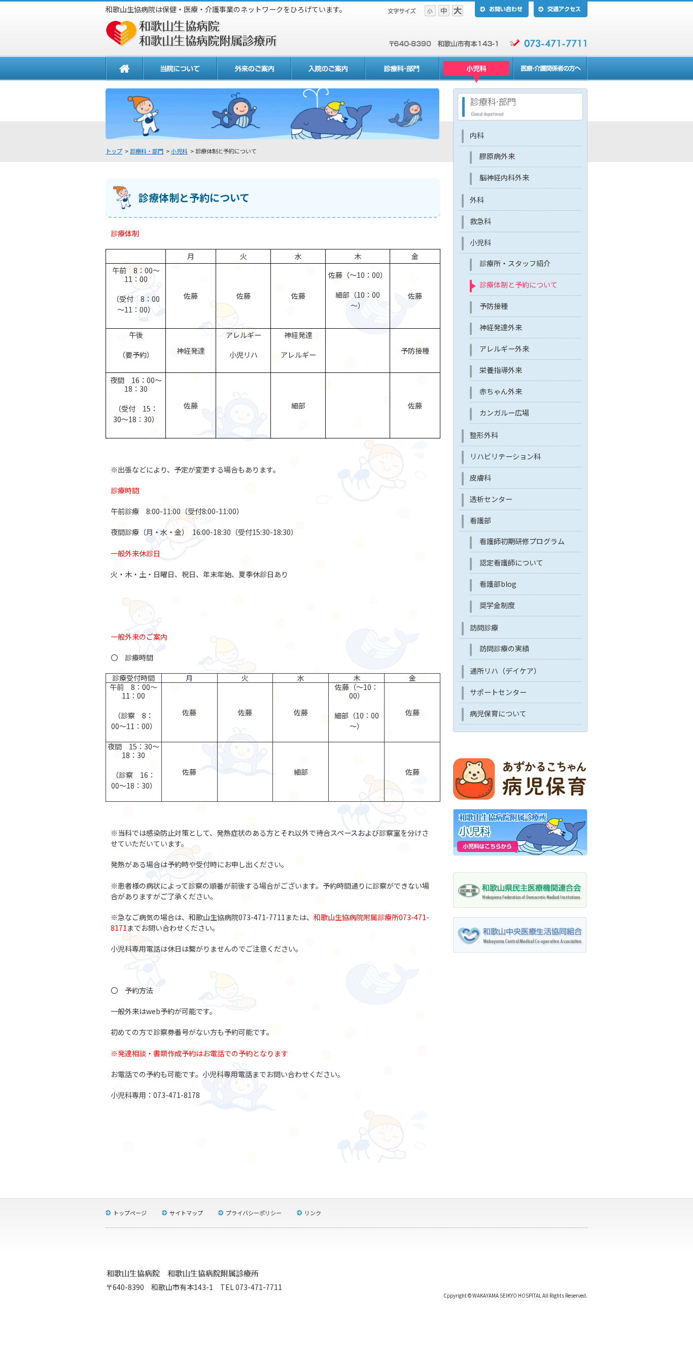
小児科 (476, 69)
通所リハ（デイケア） (505, 671)
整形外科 (484, 435)
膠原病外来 (497, 156)
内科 (477, 135)
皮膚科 (480, 478)
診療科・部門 (402, 69)
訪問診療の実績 (504, 648)
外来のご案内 (254, 69)
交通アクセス (560, 8)
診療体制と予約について (518, 284)
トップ (114, 151)
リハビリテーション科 (505, 456)
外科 (477, 200)
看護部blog (497, 584)
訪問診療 (484, 627)
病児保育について (498, 713)
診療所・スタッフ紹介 (514, 263)
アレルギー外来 (504, 348)
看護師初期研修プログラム (522, 541)
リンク (312, 1213)
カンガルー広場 (504, 412)
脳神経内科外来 (504, 177)
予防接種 (493, 306)
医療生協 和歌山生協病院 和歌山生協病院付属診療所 (192, 33)
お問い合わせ (502, 8)
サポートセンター (498, 692)
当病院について (180, 69)
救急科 (480, 221)
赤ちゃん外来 (500, 391)
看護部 (480, 520)
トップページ (130, 1213)
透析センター (491, 499)
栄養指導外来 (500, 370)
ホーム (124, 69)
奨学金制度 (497, 605)
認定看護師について (511, 562)
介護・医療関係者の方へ (550, 69)
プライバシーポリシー (254, 1213)
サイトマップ (186, 1213)
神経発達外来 (500, 327)
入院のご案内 (328, 69)
